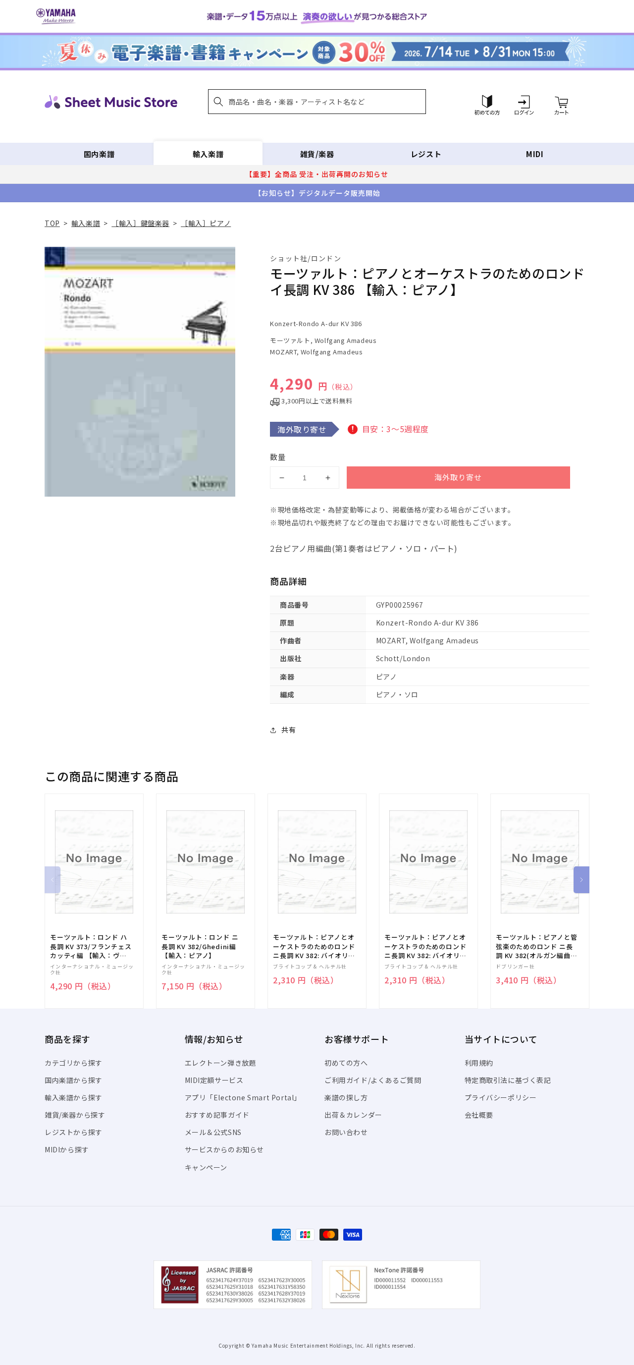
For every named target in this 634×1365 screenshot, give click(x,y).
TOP (52, 223)
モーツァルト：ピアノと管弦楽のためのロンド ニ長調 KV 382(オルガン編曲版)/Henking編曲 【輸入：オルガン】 (536, 946)
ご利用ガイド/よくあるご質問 (372, 1080)
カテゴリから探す (74, 1063)
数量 (278, 457)
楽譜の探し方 (346, 1097)
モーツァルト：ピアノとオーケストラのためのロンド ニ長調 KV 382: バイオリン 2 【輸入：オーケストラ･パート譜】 (314, 946)
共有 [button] (288, 730)
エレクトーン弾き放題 (221, 1063)
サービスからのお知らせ (224, 1149)
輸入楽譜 (208, 154)
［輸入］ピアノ (206, 223)
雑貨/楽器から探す (75, 1115)
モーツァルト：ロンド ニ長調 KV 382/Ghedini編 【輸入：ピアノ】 (199, 946)
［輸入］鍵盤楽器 (140, 223)
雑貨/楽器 (317, 154)
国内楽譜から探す (74, 1080)
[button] (317, 101)
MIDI (534, 154)
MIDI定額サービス (214, 1080)
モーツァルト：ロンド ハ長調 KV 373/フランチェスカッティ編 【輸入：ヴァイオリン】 (90, 946)
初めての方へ (346, 1063)
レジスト (426, 154)
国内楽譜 (99, 154)
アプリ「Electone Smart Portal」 (243, 1097)
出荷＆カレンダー (353, 1115)
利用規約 (479, 1063)
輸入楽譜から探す (74, 1097)
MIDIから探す (67, 1149)
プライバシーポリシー (501, 1097)
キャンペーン (206, 1167)
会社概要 (479, 1115)
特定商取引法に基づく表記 (508, 1080)
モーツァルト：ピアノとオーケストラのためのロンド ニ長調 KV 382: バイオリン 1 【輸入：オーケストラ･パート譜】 (425, 946)
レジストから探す (74, 1132)
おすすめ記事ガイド (217, 1115)
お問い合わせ (346, 1132)
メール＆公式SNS (213, 1132)
